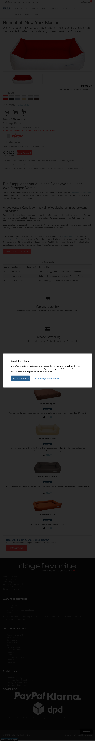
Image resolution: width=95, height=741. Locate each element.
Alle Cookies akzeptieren (20, 378)
